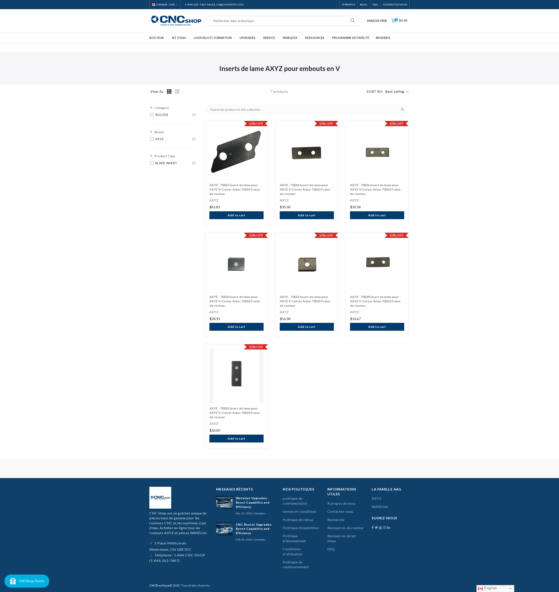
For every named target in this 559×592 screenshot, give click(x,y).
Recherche (352, 21)
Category (162, 108)
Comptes (260, 513)
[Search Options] (404, 109)
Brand (159, 132)
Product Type (165, 156)
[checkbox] (173, 115)
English (490, 588)
